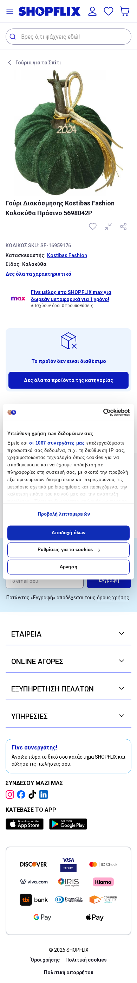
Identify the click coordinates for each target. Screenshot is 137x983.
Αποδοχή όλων (68, 532)
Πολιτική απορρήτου (68, 972)
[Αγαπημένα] (108, 11)
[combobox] (68, 36)
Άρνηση (68, 566)
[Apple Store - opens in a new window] (26, 824)
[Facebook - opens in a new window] (22, 794)
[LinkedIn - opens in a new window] (45, 794)
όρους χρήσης (113, 597)
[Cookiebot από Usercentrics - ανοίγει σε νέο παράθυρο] (99, 412)
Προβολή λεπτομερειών (64, 514)
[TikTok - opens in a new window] (33, 794)
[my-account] (92, 11)
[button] (10, 11)
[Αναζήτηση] (13, 36)
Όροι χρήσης (45, 960)
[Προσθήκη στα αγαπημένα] (93, 226)
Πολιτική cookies (86, 960)
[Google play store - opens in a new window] (68, 824)
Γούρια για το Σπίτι (38, 62)
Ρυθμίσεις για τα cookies (65, 550)
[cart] (125, 11)
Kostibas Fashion (67, 255)
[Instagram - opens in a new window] (11, 794)
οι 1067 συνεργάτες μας (57, 443)
